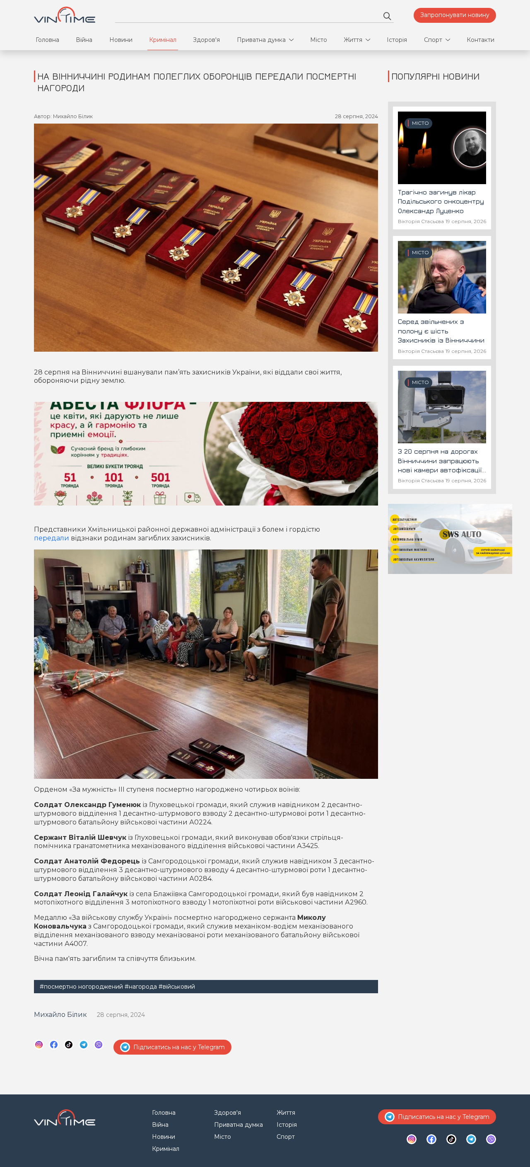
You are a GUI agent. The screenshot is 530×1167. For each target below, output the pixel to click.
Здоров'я (206, 40)
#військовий (177, 986)
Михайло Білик (60, 1015)
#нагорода (141, 986)
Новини (120, 40)
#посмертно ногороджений (81, 986)
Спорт (433, 40)
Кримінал (162, 40)
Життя (353, 40)
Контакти (480, 40)
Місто (318, 40)
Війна (84, 40)
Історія (397, 40)
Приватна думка (261, 40)
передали (51, 538)
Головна (47, 40)
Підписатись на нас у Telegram (179, 1047)
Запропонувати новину (454, 15)
